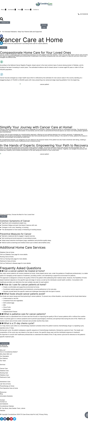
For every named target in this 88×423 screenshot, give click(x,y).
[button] (44, 271)
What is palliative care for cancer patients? (25, 314)
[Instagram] (8, 418)
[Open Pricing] (22, 9)
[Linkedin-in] (1, 418)
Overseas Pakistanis (11, 31)
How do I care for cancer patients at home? (25, 284)
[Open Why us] (5, 9)
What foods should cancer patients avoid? (24, 294)
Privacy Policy (43, 414)
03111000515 (4, 346)
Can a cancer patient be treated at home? (24, 271)
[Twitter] (14, 418)
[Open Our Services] (15, 9)
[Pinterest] (11, 418)
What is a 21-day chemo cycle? (19, 323)
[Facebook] (4, 418)
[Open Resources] (30, 9)
